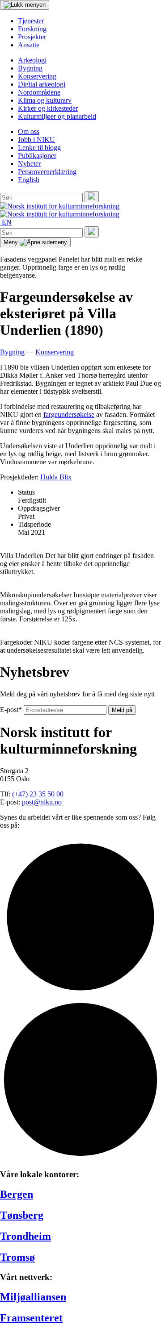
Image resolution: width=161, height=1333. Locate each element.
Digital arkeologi (41, 84)
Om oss (28, 131)
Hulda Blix (56, 477)
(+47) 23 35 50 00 (38, 794)
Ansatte (28, 45)
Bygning (30, 68)
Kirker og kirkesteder (48, 108)
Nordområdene (39, 92)
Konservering (37, 76)
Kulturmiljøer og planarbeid (57, 116)
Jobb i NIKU (36, 139)
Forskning (32, 29)
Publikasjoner (37, 155)
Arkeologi (32, 60)
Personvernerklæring (47, 171)
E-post (11, 709)
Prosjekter (32, 37)
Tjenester (31, 21)
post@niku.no (42, 802)
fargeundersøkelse (68, 414)
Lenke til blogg (39, 147)
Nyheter (29, 163)
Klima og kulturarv (45, 100)
